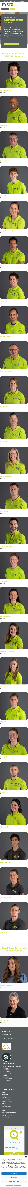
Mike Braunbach (5, 336)
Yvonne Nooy (4, 301)
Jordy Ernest (4, 792)
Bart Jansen (4, 511)
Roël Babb (3, 126)
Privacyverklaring (9, 1185)
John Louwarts (5, 161)
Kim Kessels (4, 827)
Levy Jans (3, 932)
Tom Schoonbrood (6, 546)
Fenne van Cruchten (7, 652)
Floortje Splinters (6, 757)
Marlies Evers (4, 1020)
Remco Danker (5, 196)
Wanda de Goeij (5, 617)
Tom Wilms (4, 581)
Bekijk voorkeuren (14, 1181)
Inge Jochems (4, 687)
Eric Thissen (4, 441)
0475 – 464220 (6, 1080)
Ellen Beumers (5, 406)
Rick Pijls (3, 722)
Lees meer (2, 92)
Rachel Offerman (6, 476)
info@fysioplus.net (6, 1034)
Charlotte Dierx (5, 897)
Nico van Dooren (6, 371)
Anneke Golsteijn (6, 985)
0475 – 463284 (6, 1071)
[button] (26, 1156)
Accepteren (14, 1173)
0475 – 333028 (6, 1099)
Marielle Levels (5, 91)
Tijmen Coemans (6, 266)
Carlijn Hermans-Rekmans (9, 231)
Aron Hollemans (5, 862)
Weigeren (14, 1177)
